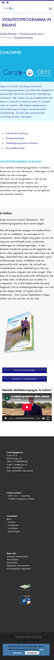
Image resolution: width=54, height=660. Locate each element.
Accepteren (32, 652)
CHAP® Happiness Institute (21, 499)
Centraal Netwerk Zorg (28, 637)
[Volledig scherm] (48, 418)
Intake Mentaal (8, 34)
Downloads (12, 563)
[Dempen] (43, 418)
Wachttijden (12, 560)
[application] (27, 407)
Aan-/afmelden (14, 471)
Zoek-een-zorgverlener (17, 556)
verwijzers (13, 528)
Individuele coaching (17, 133)
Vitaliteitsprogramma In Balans (22, 143)
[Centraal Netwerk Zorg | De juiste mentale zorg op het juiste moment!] (8, 8)
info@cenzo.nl (20, 465)
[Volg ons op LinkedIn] (7, 2)
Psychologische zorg (31, 34)
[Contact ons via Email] (3, 2)
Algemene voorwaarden (18, 566)
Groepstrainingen (15, 138)
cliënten (11, 522)
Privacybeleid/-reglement (19, 569)
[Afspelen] (5, 418)
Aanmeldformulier (15, 148)
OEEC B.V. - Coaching (19, 496)
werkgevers (13, 525)
